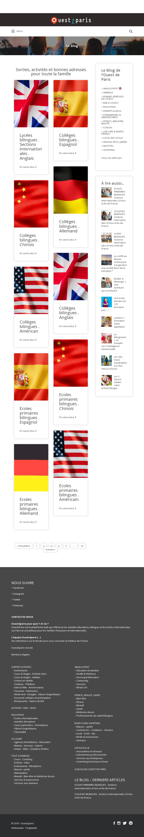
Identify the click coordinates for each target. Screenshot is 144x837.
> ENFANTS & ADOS (111, 111)
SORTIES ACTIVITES (21, 667)
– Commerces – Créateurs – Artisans (94, 730)
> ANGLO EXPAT (110, 88)
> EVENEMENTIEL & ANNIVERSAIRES (111, 116)
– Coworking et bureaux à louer (91, 761)
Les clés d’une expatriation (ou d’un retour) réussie (114, 362)
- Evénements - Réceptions (27, 766)
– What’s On (81, 687)
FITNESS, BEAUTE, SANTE (87, 695)
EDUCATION (17, 714)
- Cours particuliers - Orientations (30, 725)
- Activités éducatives (24, 721)
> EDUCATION (108, 107)
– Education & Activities (87, 670)
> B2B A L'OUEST (110, 103)
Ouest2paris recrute (22, 647)
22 (82, 545)
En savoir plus (27, 166)
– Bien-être (80, 698)
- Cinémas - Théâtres (24, 684)
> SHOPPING (108, 150)
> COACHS (106, 127)
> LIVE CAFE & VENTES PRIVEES (112, 132)
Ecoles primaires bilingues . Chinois (69, 401)
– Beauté (79, 705)
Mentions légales (20, 654)
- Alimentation (20, 772)
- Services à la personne (26, 779)
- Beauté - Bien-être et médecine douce (33, 776)
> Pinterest (17, 605)
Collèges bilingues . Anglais (69, 312)
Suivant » (50, 549)
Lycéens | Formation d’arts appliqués (119, 322)
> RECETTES (107, 146)
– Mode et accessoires (87, 736)
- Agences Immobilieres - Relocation (32, 742)
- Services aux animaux (25, 783)
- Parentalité (19, 731)
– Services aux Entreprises (89, 758)
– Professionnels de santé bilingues (94, 715)
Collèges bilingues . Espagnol (69, 139)
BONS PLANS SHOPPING (87, 723)
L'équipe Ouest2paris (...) (26, 637)
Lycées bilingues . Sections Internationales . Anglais (31, 146)
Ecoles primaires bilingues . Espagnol (30, 415)
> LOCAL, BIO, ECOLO (112, 138)
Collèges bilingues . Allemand (69, 226)
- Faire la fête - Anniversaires (28, 687)
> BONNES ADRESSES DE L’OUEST (112, 97)
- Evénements (20, 670)
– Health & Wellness (85, 673)
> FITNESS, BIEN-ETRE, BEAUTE (112, 122)
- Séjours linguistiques (25, 728)
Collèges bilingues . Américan (30, 326)
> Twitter (16, 599)
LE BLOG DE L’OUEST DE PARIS (90, 769)
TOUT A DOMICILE (20, 755)
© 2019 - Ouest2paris (22, 823)
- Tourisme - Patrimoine (25, 691)
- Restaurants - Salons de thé (28, 701)
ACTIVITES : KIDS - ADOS (23, 707)
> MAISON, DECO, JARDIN (114, 142)
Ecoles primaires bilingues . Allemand (30, 506)
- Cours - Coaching (22, 759)
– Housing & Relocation (87, 677)
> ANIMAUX (107, 92)
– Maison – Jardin (84, 726)
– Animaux (80, 740)
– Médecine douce (84, 712)
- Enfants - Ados (21, 762)
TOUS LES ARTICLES (111, 158)
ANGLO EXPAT (82, 667)
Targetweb (31, 827)
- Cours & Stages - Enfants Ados (30, 673)
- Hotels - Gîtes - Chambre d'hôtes (31, 748)
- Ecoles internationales (25, 718)
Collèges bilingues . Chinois (30, 239)
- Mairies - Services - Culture (27, 745)
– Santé (79, 708)
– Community (81, 680)
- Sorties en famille (23, 680)
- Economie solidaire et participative (32, 697)
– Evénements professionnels (91, 754)
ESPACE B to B (82, 747)
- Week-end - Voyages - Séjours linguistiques (36, 694)
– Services (80, 684)
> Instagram (17, 593)
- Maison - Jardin (21, 769)
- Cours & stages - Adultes (26, 677)
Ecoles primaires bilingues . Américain (69, 492)
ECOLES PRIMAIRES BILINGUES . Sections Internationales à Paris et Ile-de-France (96, 786)
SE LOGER (16, 738)
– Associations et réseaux (88, 751)
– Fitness (79, 702)
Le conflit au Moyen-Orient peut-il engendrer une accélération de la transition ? (114, 263)
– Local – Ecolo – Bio (85, 733)
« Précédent (23, 545)
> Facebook (17, 587)
